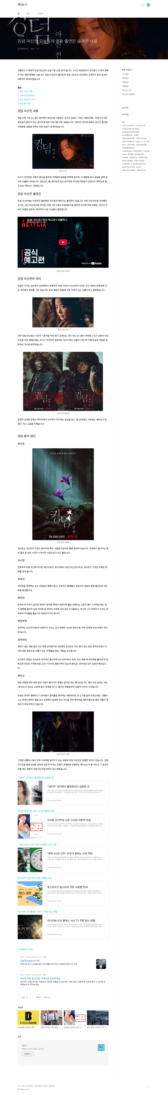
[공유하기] (26, 997)
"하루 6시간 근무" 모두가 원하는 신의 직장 (37, 844)
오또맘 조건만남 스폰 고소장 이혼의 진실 (36, 811)
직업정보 (125, 82)
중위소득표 (131, 145)
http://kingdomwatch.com (31, 957)
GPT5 (124, 145)
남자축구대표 (142, 157)
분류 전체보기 (127, 70)
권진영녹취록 (139, 154)
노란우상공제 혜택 (128, 138)
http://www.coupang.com (31, 975)
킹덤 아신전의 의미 (27, 99)
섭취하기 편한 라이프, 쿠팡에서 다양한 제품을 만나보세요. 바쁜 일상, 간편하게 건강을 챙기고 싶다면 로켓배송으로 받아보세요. (63, 983)
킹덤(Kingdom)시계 (29, 960)
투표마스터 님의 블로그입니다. (33, 1049)
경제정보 (125, 78)
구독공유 (125, 157)
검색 (143, 5)
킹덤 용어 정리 (25, 103)
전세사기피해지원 (128, 141)
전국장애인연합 (141, 145)
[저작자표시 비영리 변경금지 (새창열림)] (46, 997)
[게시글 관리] (29, 997)
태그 (29, 13)
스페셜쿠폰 (126, 164)
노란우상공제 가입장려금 (130, 129)
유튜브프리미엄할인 (128, 170)
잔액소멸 (146, 151)
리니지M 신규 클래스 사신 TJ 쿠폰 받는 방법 (37, 911)
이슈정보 (125, 74)
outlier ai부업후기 (128, 125)
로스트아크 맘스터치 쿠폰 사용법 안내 (35, 877)
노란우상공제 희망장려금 (130, 132)
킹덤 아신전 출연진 (27, 95)
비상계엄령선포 (127, 135)
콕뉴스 (22, 5)
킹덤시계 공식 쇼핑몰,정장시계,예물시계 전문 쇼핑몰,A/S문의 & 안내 (48, 963)
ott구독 (138, 167)
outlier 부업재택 (127, 154)
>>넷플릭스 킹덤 (25, 949)
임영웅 (136, 135)
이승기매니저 (140, 125)
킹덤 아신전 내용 (26, 91)
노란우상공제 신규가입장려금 (132, 151)
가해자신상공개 (141, 138)
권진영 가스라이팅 (128, 167)
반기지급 (146, 141)
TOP (148, 1087)
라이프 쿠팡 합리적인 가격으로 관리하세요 (40, 978)
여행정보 (125, 86)
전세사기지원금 (139, 160)
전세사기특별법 (127, 160)
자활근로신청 (141, 170)
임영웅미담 (133, 157)
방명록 (40, 13)
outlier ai (138, 141)
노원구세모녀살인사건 (138, 164)
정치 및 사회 (126, 90)
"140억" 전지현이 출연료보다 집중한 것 (35, 777)
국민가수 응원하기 (128, 94)
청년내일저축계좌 (128, 148)
